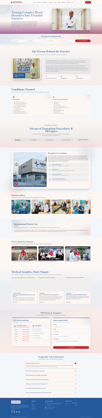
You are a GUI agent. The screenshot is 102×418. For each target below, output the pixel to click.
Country (54, 329)
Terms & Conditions (88, 416)
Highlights (68, 2)
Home (35, 2)
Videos (59, 2)
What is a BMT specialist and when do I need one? (51, 388)
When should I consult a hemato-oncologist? (51, 371)
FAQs (72, 2)
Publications (63, 2)
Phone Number (56, 334)
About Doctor (39, 2)
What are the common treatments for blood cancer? (51, 384)
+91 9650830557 (49, 405)
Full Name (55, 324)
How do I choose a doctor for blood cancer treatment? (51, 379)
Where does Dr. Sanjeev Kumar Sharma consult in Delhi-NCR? (51, 392)
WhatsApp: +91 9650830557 (50, 407)
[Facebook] (14, 412)
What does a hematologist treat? (51, 363)
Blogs (56, 2)
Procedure (51, 2)
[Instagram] (12, 412)
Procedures (33, 406)
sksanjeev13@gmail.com (50, 408)
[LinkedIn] (17, 412)
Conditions (45, 2)
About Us (32, 404)
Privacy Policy (82, 416)
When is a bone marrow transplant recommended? (51, 375)
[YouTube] (19, 412)
